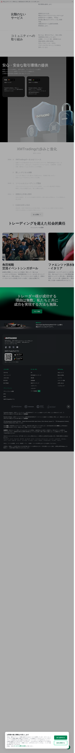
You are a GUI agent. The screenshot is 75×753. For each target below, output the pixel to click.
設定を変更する (61, 743)
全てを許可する (61, 737)
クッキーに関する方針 (20, 746)
